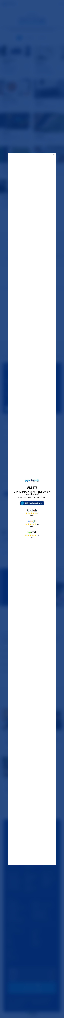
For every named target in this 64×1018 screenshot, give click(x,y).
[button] (32, 503)
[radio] (27, 513)
